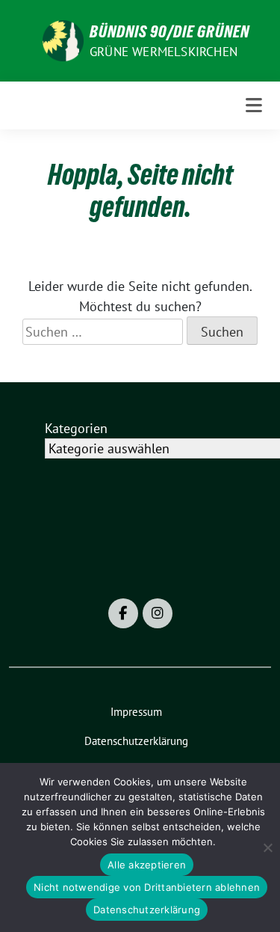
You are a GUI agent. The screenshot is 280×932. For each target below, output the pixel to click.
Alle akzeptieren (147, 865)
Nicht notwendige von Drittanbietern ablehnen (147, 887)
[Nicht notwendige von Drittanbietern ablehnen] (267, 847)
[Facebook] (123, 613)
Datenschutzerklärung (146, 910)
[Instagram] (157, 613)
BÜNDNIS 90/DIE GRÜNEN (169, 31)
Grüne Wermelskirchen (163, 51)
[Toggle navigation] (254, 105)
